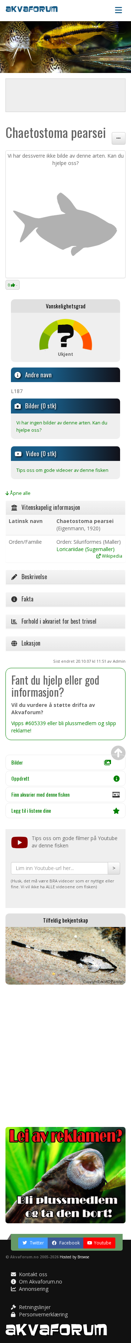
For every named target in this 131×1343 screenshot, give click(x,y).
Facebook (69, 1243)
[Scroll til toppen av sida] (118, 753)
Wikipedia (111, 556)
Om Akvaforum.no (39, 1281)
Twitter (36, 1243)
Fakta (25, 598)
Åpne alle (20, 493)
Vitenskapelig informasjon (48, 507)
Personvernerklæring (42, 1314)
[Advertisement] (65, 1055)
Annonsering (32, 1288)
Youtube (102, 1243)
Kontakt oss (32, 1274)
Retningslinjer (34, 1307)
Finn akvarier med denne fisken (40, 794)
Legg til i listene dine (31, 810)
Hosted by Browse (74, 1256)
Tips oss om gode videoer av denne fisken (62, 470)
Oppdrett (20, 778)
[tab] (65, 508)
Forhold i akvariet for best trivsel (56, 621)
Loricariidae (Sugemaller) (85, 549)
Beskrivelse (32, 576)
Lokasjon (28, 643)
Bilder (17, 762)
